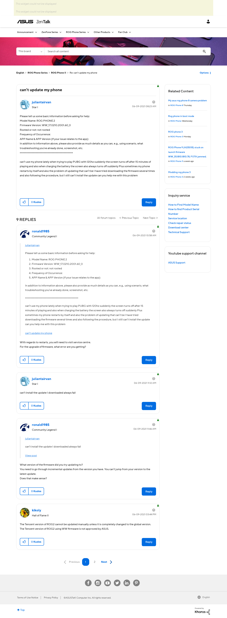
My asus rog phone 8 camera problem (187, 100)
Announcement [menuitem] (25, 32)
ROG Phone (175, 121)
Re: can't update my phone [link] (83, 72)
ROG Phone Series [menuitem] (76, 32)
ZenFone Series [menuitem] (50, 32)
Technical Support (179, 232)
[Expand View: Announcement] (36, 32)
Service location (177, 218)
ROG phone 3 (175, 131)
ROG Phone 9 (176, 161)
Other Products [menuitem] (102, 32)
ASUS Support (176, 262)
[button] (24, 202)
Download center (178, 227)
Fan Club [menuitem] (122, 32)
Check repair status (179, 223)
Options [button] (204, 72)
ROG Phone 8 (176, 105)
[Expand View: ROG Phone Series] (88, 32)
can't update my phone (38, 333)
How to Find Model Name (183, 204)
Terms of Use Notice (27, 597)
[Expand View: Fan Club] (130, 32)
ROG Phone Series (38, 72)
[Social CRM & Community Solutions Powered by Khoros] (202, 611)
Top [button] (22, 610)
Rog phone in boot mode (181, 116)
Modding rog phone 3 (179, 172)
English (20, 72)
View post (31, 455)
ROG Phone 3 (176, 136)
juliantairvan (32, 245)
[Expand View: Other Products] (112, 32)
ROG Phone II (58, 72)
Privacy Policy (51, 597)
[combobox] (127, 51)
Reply (148, 202)
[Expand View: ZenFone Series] (60, 32)
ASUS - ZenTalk (33, 21)
